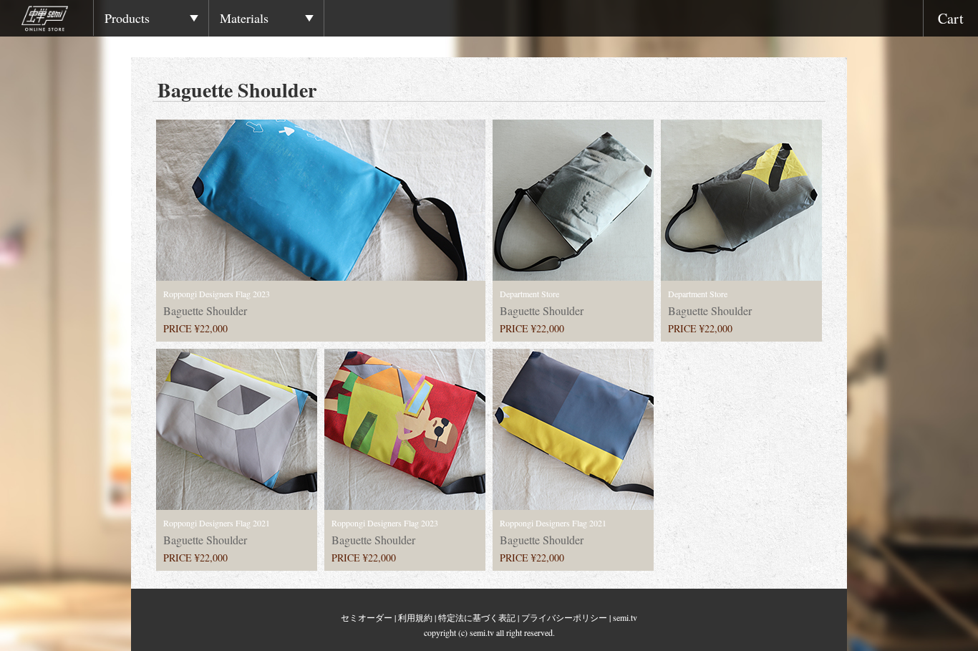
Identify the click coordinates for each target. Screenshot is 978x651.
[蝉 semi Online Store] (57, 21)
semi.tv (625, 617)
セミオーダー (366, 617)
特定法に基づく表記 (476, 617)
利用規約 (415, 617)
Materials (244, 17)
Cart (951, 18)
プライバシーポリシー (564, 617)
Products (127, 17)
